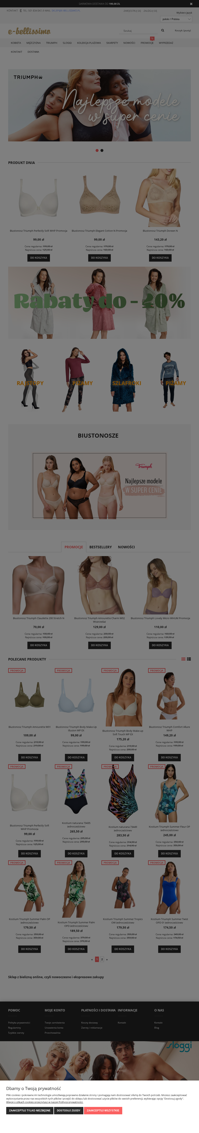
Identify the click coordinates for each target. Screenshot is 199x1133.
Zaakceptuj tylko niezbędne (30, 1110)
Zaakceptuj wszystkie (103, 1110)
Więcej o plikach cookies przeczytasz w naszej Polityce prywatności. (44, 1102)
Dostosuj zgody (68, 1110)
